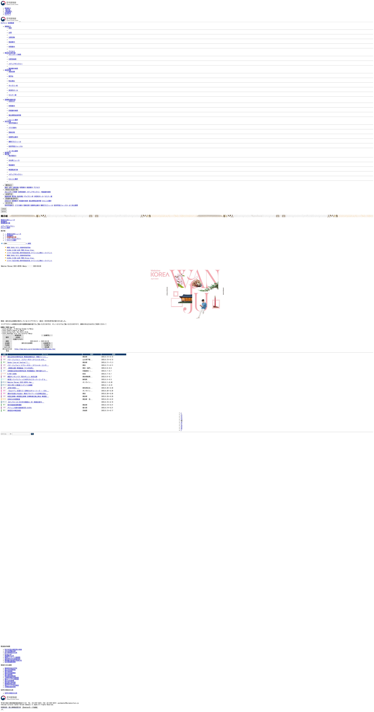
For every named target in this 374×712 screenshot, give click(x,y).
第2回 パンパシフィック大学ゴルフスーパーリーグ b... (27, 379)
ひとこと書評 (13, 120)
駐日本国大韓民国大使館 (13, 649)
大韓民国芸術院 (10, 687)
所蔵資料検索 (13, 110)
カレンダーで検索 (15, 54)
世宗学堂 (8, 203)
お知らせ (12, 101)
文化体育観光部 (10, 651)
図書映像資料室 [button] (10, 99)
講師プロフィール (15, 141)
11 (181, 414)
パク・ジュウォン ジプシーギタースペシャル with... (26, 359)
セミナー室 (12, 95)
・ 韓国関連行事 (10, 237)
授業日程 (12, 132)
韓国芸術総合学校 (11, 668)
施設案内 (12, 42)
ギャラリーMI (13, 85)
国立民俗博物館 (10, 676)
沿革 (10, 32)
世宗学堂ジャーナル (16, 146)
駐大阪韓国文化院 (11, 652)
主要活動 (12, 37)
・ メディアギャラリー (13, 238)
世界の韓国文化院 (11, 693)
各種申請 (8, 194)
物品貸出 (12, 81)
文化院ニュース (14, 160)
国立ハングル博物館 (12, 679)
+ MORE (28, 243)
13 (181, 417)
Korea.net (8, 654)
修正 (7, 351)
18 (181, 425)
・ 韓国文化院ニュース (13, 234)
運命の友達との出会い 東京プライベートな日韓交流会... (27, 393)
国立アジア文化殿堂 (12, 685)
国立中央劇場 (9, 680)
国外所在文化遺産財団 (12, 659)
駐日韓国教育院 (10, 662)
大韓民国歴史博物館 (12, 677)
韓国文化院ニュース (8, 220)
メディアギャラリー (16, 64)
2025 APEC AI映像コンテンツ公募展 (19, 385)
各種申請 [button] (8, 70)
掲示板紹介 (12, 155)
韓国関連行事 (13, 169)
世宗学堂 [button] (8, 121)
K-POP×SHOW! (12, 374)
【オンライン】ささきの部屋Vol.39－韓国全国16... (25, 402)
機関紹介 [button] (8, 26)
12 (181, 416)
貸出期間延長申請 (15, 115)
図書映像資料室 (11, 199)
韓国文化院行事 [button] (10, 53)
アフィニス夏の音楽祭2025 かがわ (19, 407)
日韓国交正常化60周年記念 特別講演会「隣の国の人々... (27, 371)
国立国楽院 (8, 674)
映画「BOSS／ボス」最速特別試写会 (18, 247)
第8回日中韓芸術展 (14, 410)
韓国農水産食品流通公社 (13, 660)
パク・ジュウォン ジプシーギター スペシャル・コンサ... (28, 365)
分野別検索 (12, 59)
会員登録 (8, 13)
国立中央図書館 (10, 673)
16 (181, 422)
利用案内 (12, 46)
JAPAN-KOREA (13, 388)
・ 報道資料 (9, 235)
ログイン (8, 14)
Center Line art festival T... (18, 362)
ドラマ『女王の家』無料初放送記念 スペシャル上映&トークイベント (29, 252)
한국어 (17, 23)
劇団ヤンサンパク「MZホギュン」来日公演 (22, 376)
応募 (5, 243)
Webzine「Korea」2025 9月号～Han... (20, 382)
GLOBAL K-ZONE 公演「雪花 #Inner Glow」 (21, 250)
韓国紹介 (8, 8)
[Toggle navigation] (20, 21)
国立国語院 (8, 671)
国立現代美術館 (10, 682)
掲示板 (8, 10)
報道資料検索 (13, 68)
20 (181, 428)
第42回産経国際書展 (14, 405)
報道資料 (8, 11)
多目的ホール (13, 90)
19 (181, 427)
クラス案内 (12, 127)
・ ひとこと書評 (10, 240)
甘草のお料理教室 (13, 399)
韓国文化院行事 (11, 190)
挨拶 (10, 28)
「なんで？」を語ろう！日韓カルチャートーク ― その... (28, 391)
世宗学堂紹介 (13, 123)
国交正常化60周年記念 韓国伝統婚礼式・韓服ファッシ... (27, 357)
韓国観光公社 (9, 656)
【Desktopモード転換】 (30, 707)
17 (181, 424)
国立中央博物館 (10, 670)
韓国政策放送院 (10, 684)
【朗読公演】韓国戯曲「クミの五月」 (20, 368)
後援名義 (12, 71)
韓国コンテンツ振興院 (12, 657)
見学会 (11, 76)
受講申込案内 (13, 137)
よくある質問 (13, 151)
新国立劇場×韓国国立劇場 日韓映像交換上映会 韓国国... (28, 396)
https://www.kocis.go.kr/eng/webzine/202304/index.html (35, 349)
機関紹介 (8, 185)
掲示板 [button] (7, 154)
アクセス (12, 51)
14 (181, 419)
